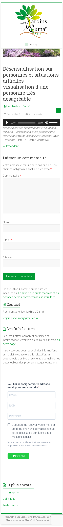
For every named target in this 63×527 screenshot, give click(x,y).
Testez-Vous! (10, 505)
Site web (8, 257)
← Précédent (10, 146)
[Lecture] (7, 122)
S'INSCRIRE (18, 456)
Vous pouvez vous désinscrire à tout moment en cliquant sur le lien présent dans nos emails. (29, 444)
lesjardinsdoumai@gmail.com (20, 318)
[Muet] (46, 122)
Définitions (9, 498)
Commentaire (12, 175)
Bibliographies (11, 492)
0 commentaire (35, 114)
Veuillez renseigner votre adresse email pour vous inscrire (29, 386)
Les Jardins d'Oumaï (18, 106)
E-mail (7, 239)
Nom (7, 222)
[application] (31, 122)
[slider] (53, 122)
